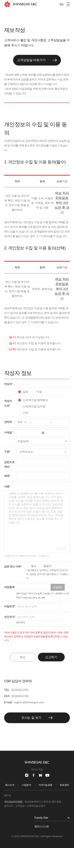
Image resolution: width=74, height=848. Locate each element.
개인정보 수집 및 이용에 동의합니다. (35, 343)
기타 (25, 412)
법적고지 (8, 805)
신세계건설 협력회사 (35, 400)
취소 (23, 657)
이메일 (8, 432)
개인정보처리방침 (13, 801)
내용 (7, 486)
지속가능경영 (45, 784)
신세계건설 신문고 (36, 805)
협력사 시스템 (41, 826)
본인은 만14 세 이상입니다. (29, 337)
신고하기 (51, 657)
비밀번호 (9, 606)
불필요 (48, 565)
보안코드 (9, 616)
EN (61, 4)
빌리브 (7, 795)
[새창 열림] (27, 775)
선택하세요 (26, 451)
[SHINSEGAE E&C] (20, 4)
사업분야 (26, 784)
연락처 (8, 421)
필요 (33, 565)
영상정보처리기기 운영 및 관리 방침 (42, 801)
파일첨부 (57, 587)
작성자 (8, 384)
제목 (7, 475)
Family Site (41, 817)
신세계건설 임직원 (34, 406)
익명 (39, 391)
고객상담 (19, 805)
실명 (25, 391)
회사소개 (9, 784)
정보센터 (64, 784)
